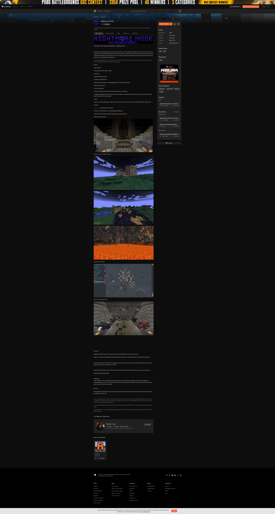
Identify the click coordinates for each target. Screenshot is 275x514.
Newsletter (131, 493)
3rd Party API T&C (116, 495)
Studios (29, 6)
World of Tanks (97, 502)
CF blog (131, 490)
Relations (135, 33)
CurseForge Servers (133, 500)
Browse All (107, 11)
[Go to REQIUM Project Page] (100, 450)
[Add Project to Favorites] (174, 24)
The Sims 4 (96, 493)
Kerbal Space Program (98, 498)
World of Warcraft (98, 490)
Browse (15, 6)
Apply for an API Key (116, 493)
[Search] (180, 11)
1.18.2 (164, 51)
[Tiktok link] (169, 475)
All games (96, 486)
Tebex (166, 490)
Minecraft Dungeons (98, 500)
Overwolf (167, 486)
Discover (100, 11)
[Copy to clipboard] (174, 40)
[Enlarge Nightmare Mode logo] (96, 23)
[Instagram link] (167, 475)
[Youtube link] (172, 475)
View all (176, 111)
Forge (160, 60)
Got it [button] (174, 510)
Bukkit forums (132, 498)
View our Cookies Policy (144, 511)
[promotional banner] (137, 2)
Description (98, 33)
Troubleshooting (150, 488)
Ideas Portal (132, 488)
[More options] (272, 6)
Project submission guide (117, 488)
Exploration (170, 88)
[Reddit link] (180, 475)
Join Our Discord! (133, 486)
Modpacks (103, 17)
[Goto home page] (6, 6)
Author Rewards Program (117, 490)
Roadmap (131, 495)
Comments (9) (110, 33)
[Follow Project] (178, 24)
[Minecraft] (95, 11)
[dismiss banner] (273, 2)
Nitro (166, 493)
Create (22, 6)
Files (118, 33)
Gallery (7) (126, 33)
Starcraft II (96, 495)
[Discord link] (175, 475)
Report (170, 143)
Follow (148, 424)
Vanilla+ (161, 91)
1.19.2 (160, 51)
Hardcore (177, 88)
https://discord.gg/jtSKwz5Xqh (101, 373)
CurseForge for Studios (170, 488)
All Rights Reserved (174, 43)
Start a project (115, 486)
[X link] (178, 475)
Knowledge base (150, 486)
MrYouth (108, 424)
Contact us (149, 490)
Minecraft (96, 17)
